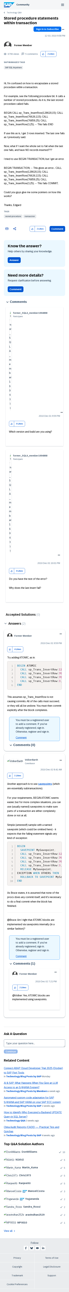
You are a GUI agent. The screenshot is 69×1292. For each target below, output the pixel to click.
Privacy (17, 1258)
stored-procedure (13, 216)
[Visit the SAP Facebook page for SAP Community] (26, 1248)
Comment (57, 229)
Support (51, 1275)
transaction (30, 216)
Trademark (17, 1275)
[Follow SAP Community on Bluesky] (31, 1248)
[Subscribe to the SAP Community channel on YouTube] (37, 1248)
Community (22, 4)
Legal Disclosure (51, 1266)
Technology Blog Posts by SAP (23, 1076)
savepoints (45, 784)
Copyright (17, 1266)
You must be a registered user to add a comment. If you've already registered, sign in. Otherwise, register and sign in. (32, 726)
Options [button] (63, 29)
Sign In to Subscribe (47, 29)
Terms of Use (51, 1258)
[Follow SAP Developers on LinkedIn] (43, 1248)
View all (8, 1231)
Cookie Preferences (17, 1284)
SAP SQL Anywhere (13, 67)
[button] (43, 54)
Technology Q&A (14, 13)
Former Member (23, 45)
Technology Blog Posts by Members (27, 1091)
